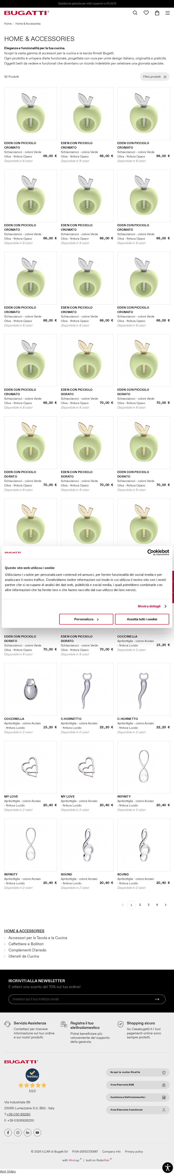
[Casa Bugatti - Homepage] (26, 13)
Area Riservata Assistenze (126, 1109)
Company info (111, 1151)
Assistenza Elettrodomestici (127, 1097)
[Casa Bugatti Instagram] (18, 1132)
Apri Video (8, 1171)
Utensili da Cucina (23, 956)
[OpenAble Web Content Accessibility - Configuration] (167, 1167)
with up (71, 1160)
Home (8, 23)
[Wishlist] (146, 13)
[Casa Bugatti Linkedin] (27, 1132)
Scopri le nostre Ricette (125, 1072)
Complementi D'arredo (27, 950)
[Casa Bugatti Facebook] (8, 1132)
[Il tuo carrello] (157, 13)
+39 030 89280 (19, 1114)
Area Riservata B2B (122, 1084)
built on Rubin (99, 1160)
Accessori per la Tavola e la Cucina (37, 937)
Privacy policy (134, 1151)
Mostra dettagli (149, 606)
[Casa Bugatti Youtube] (37, 1132)
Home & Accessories (24, 931)
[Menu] (166, 13)
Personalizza (83, 619)
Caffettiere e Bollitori (26, 944)
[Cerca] (135, 13)
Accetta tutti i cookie (142, 619)
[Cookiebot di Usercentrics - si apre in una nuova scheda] (150, 552)
